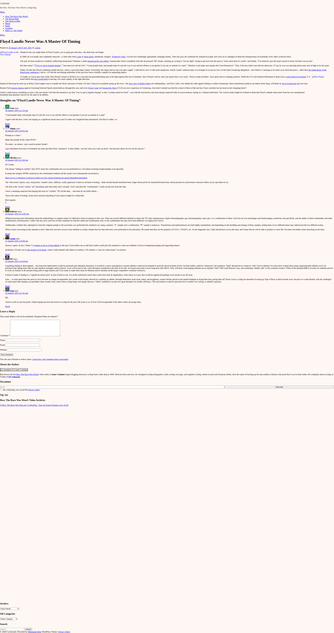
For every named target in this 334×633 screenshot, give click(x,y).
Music (7, 23)
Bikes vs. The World (13, 30)
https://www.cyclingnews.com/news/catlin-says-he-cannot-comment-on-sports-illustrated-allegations (46, 178)
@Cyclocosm (14, 377)
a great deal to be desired (295, 77)
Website (3, 350)
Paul (12, 291)
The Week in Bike (12, 21)
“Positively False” (118, 57)
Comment (5, 335)
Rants (7, 26)
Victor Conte (93, 88)
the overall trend (41, 79)
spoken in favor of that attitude (46, 245)
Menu (2, 12)
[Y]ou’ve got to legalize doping (47, 65)
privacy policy (34, 390)
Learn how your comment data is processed (50, 359)
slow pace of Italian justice (140, 83)
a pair (79, 57)
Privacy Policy (64, 632)
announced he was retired (98, 61)
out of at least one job (290, 83)
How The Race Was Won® (16, 16)
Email (2, 345)
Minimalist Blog (34, 632)
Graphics (9, 28)
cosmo (37, 48)
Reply (7, 124)
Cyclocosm (4, 3)
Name (2, 340)
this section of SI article (36, 250)
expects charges (17, 88)
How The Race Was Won (27, 374)
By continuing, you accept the (21, 390)
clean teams (88, 57)
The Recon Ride (12, 19)
